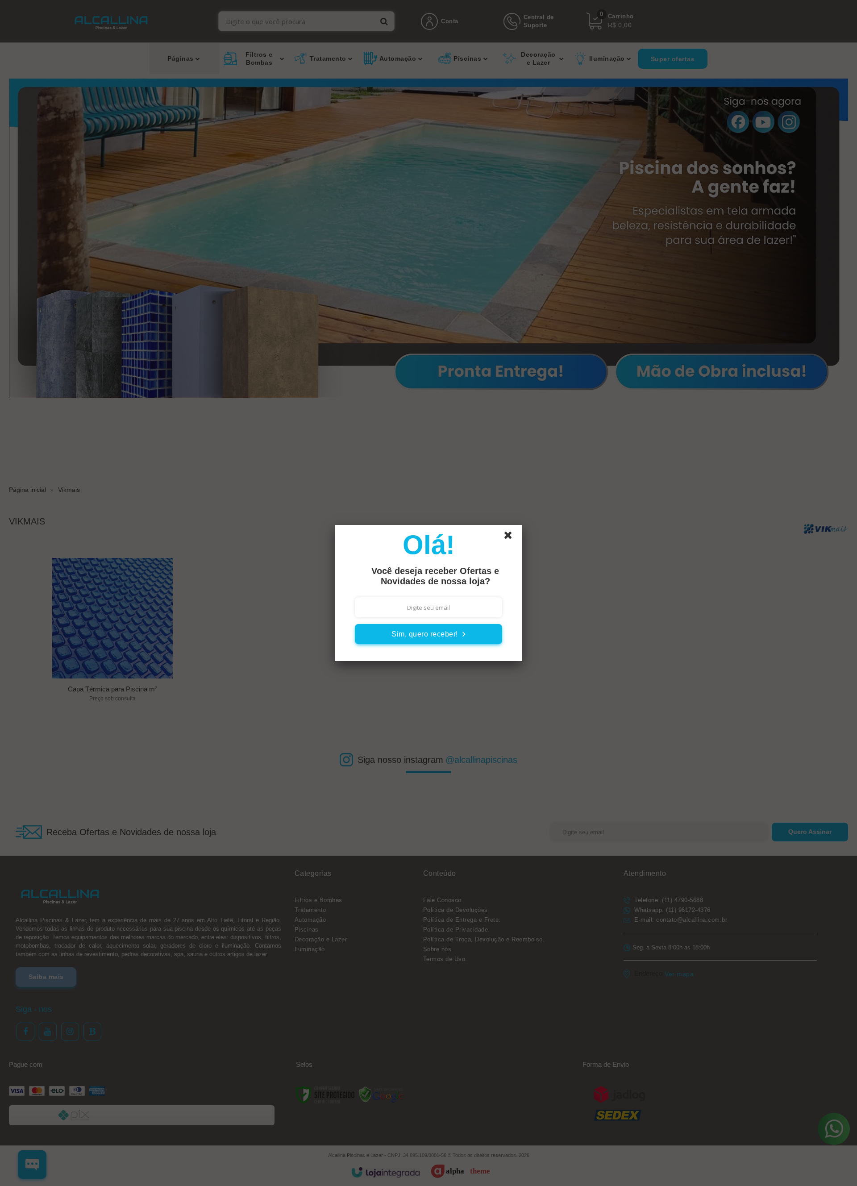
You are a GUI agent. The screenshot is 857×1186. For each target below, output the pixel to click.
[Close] (512, 537)
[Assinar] (428, 634)
